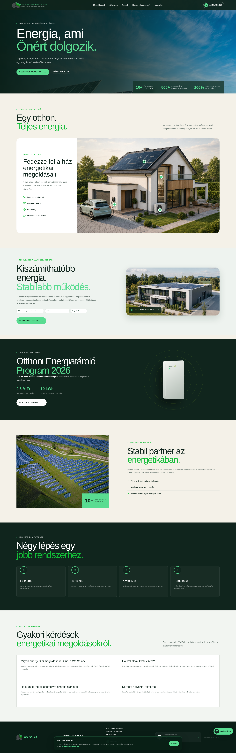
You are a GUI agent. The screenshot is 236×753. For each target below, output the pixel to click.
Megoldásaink (99, 5)
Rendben (174, 743)
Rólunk (125, 5)
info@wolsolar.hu (111, 734)
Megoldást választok (32, 72)
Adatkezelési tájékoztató (70, 746)
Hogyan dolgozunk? (141, 5)
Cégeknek (113, 5)
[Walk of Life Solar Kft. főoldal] (32, 5)
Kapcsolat (158, 5)
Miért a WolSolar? (61, 71)
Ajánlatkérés (213, 5)
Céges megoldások (31, 320)
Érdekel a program (31, 402)
